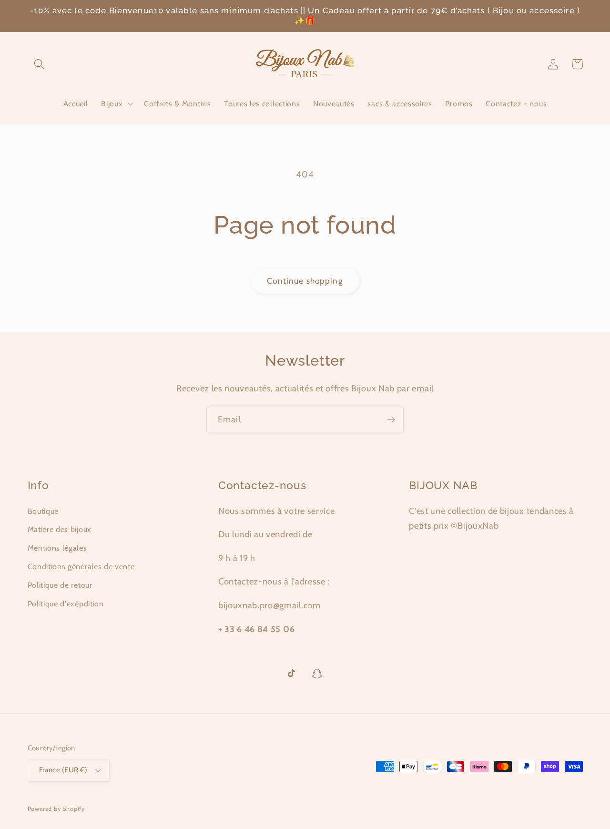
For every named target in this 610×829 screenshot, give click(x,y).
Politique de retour (60, 585)
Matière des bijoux (60, 529)
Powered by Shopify (56, 808)
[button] (40, 64)
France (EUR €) (63, 770)
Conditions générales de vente (81, 566)
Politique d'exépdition (66, 603)
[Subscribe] (391, 419)
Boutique (43, 511)
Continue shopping (305, 281)
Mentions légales (57, 548)
